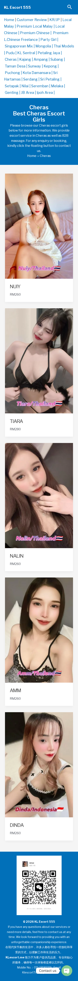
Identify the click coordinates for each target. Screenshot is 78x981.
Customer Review (32, 20)
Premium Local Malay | (36, 26)
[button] (69, 7)
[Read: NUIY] (39, 226)
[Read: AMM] (39, 630)
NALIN (16, 556)
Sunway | (36, 66)
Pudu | (11, 53)
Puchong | (14, 73)
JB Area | (29, 92)
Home (9, 20)
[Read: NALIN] (39, 495)
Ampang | (42, 59)
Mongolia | (44, 46)
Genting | (13, 92)
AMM (15, 690)
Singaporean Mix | (20, 46)
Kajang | (26, 59)
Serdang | (31, 79)
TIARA (16, 421)
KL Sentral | (27, 53)
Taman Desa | (16, 66)
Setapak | (13, 86)
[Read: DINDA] (39, 764)
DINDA (17, 825)
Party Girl (48, 39)
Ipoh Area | (46, 92)
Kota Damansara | (38, 73)
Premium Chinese (35, 33)
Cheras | (12, 59)
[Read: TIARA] (39, 360)
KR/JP (54, 20)
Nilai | (26, 86)
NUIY (15, 286)
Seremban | (41, 86)
